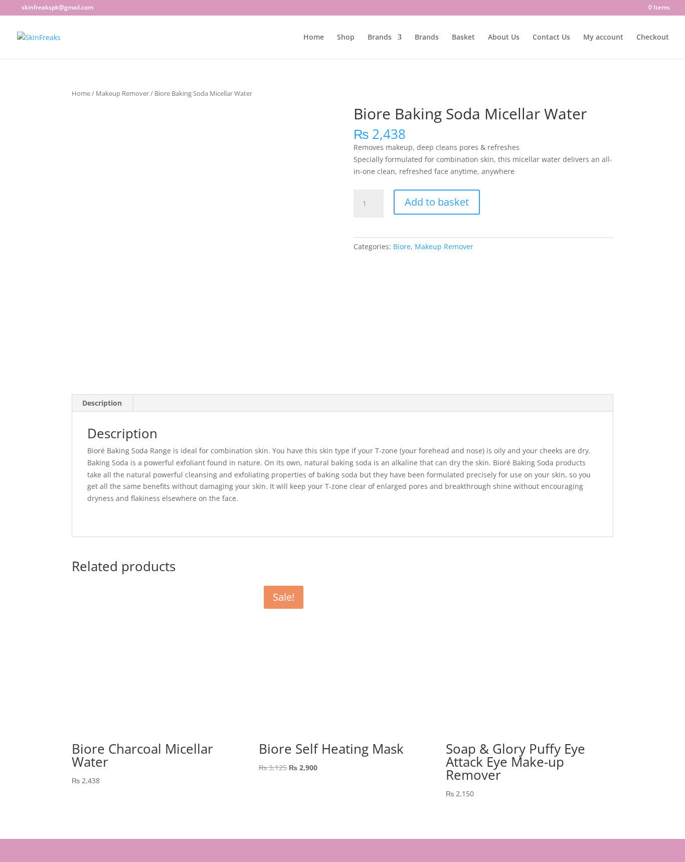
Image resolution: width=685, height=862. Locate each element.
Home (313, 38)
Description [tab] (102, 403)
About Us (504, 38)
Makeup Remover (122, 93)
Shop (346, 38)
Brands (380, 38)
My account (603, 38)
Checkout (652, 38)
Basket (463, 38)
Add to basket (437, 202)
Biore (402, 246)
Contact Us (551, 38)
